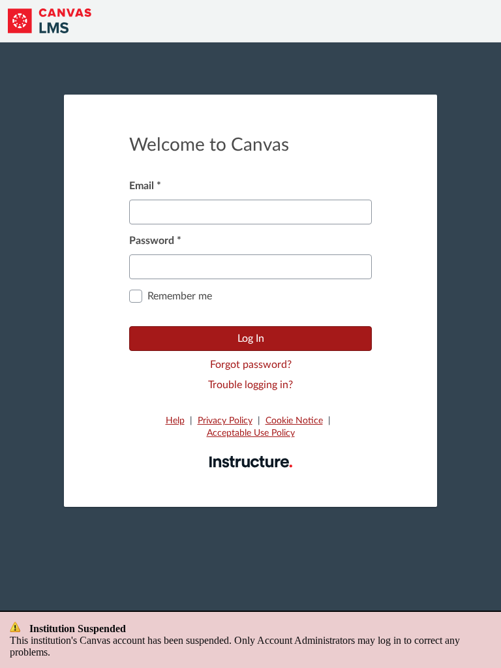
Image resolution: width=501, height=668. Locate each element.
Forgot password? (251, 364)
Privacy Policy (225, 420)
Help (175, 420)
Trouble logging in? (250, 385)
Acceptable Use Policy (251, 433)
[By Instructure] (250, 461)
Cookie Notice (294, 420)
